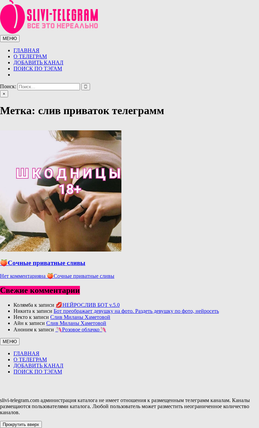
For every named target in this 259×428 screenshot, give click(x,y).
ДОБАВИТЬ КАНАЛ (38, 62)
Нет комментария (57, 276)
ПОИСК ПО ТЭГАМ (37, 68)
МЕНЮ (10, 38)
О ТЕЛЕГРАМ (30, 56)
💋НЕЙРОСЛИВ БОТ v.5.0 (88, 305)
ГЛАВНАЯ (26, 50)
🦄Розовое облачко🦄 (80, 329)
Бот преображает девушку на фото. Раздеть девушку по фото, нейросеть (136, 311)
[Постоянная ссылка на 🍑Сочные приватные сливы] (60, 250)
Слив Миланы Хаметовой (80, 317)
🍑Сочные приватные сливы (42, 262)
